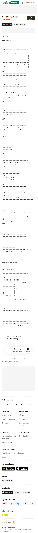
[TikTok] (25, 503)
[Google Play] (8, 469)
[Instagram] (11, 503)
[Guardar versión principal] (10, 24)
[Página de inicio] (6, 2)
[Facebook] (18, 503)
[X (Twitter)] (32, 503)
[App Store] (22, 469)
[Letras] (5, 514)
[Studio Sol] (8, 522)
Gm (7, 36)
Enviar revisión (5, 363)
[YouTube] (4, 503)
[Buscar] (22, 3)
